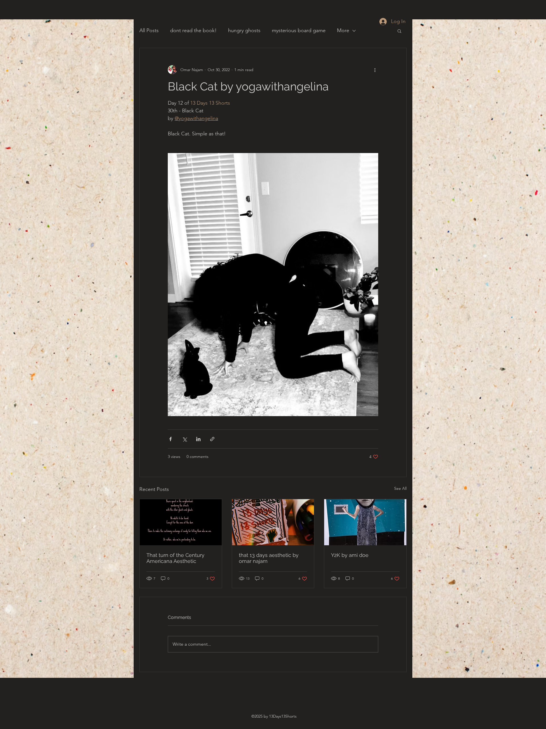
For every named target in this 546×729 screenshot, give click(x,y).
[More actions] (374, 69)
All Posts (149, 30)
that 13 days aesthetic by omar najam (269, 558)
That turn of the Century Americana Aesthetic (175, 558)
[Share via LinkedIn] (198, 439)
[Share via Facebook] (170, 439)
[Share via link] (212, 439)
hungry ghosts (244, 30)
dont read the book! (193, 30)
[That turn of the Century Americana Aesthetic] (181, 522)
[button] (399, 30)
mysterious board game (299, 30)
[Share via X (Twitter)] (184, 439)
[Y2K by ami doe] (365, 522)
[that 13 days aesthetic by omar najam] (273, 522)
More (343, 30)
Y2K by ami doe (350, 555)
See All (400, 488)
